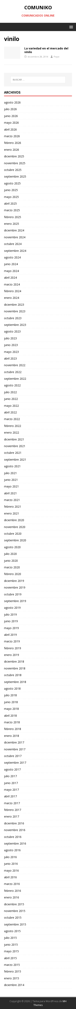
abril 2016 (10, 877)
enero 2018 (11, 736)
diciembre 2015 (14, 904)
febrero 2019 (12, 648)
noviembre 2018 (14, 668)
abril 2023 (10, 358)
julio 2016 (10, 857)
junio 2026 (11, 116)
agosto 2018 (12, 688)
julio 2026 (10, 109)
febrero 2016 (12, 891)
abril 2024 (10, 277)
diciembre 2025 (14, 156)
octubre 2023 (12, 318)
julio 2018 (10, 695)
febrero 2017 (12, 810)
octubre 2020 (12, 533)
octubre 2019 (12, 594)
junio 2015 (11, 944)
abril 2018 (10, 715)
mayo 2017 (11, 790)
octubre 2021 (12, 453)
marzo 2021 (12, 500)
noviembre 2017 (14, 749)
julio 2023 (10, 338)
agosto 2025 (12, 183)
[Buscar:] (38, 79)
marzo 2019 (12, 641)
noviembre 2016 (14, 830)
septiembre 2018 (15, 682)
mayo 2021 (11, 486)
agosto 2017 (12, 769)
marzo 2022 (12, 419)
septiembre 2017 (15, 762)
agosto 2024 (12, 257)
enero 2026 (11, 150)
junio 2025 (11, 190)
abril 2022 (10, 412)
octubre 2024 (12, 244)
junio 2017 (11, 783)
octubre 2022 (12, 372)
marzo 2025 (12, 210)
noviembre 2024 (14, 237)
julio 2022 (10, 392)
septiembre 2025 (15, 176)
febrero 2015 (12, 971)
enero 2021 (11, 513)
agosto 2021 (12, 466)
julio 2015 (10, 938)
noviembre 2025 (14, 163)
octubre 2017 (12, 756)
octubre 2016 (12, 837)
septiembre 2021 (15, 459)
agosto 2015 (12, 931)
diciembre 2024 (14, 230)
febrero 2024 (12, 291)
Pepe (56, 56)
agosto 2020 (12, 547)
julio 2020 (10, 554)
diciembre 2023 (14, 304)
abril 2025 (10, 203)
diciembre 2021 (14, 439)
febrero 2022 (12, 426)
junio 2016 (11, 864)
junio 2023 (11, 345)
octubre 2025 (12, 170)
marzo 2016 (12, 884)
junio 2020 (11, 561)
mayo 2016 (11, 870)
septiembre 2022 (15, 379)
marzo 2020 (12, 567)
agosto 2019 (12, 608)
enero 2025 (11, 224)
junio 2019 (11, 621)
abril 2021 (10, 493)
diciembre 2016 (14, 823)
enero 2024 (11, 298)
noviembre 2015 (14, 911)
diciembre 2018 (14, 661)
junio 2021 (11, 480)
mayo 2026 (11, 122)
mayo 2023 (11, 352)
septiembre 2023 (15, 325)
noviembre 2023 (14, 311)
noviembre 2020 (14, 527)
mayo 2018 (11, 709)
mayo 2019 (11, 628)
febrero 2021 (12, 506)
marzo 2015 (12, 965)
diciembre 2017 (14, 742)
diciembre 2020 (14, 520)
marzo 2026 (12, 136)
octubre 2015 (12, 917)
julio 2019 (10, 614)
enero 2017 (11, 816)
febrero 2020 (12, 574)
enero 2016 (11, 897)
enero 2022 (11, 432)
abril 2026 (10, 129)
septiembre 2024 (15, 251)
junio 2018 (11, 702)
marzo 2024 (12, 284)
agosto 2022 (12, 385)
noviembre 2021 (14, 446)
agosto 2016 (12, 850)
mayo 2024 (11, 271)
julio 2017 (10, 776)
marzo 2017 (12, 803)
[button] (70, 27)
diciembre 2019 (14, 581)
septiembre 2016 (15, 843)
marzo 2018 (12, 722)
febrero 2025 (12, 217)
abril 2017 (10, 796)
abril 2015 (10, 958)
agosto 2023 (12, 331)
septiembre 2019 (15, 601)
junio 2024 (11, 264)
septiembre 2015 (15, 924)
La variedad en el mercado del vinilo (46, 50)
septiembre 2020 (15, 540)
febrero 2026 (12, 143)
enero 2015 (11, 978)
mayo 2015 (11, 951)
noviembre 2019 (14, 587)
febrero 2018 (12, 729)
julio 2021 (10, 473)
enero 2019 (11, 655)
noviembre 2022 (14, 365)
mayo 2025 (11, 197)
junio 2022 (11, 399)
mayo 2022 (11, 406)
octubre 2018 (12, 675)
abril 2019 (10, 635)
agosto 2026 (12, 102)
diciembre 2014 (14, 985)
